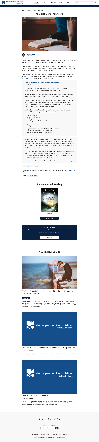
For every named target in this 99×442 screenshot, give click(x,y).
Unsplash (37, 166)
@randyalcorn (33, 170)
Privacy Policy (35, 434)
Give (68, 2)
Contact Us (61, 2)
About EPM (53, 2)
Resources (29, 10)
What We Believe (57, 434)
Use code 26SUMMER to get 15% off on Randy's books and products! (49, 6)
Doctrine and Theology (32, 175)
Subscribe (49, 237)
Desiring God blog (27, 78)
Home (30, 2)
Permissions (42, 434)
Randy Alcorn (31, 54)
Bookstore (45, 2)
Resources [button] (36, 2)
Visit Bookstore (49, 218)
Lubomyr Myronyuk (30, 166)
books (50, 170)
